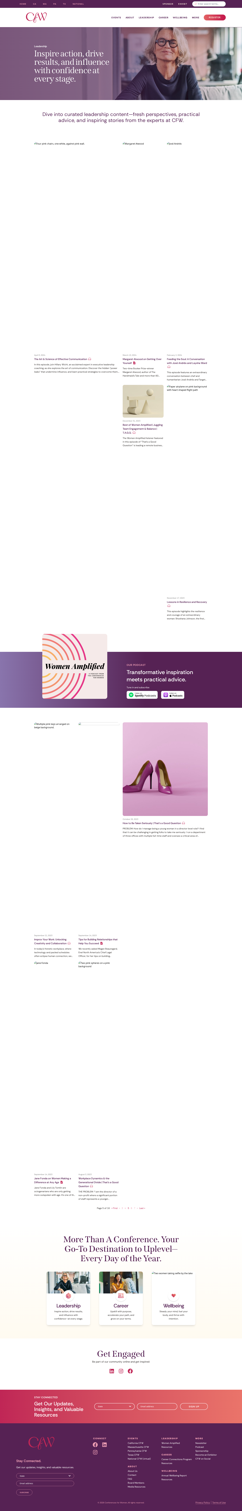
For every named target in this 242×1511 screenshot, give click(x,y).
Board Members (136, 1482)
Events (116, 17)
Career (163, 17)
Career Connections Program (176, 1459)
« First (114, 1208)
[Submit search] (195, 4)
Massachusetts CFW (138, 1447)
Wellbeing (180, 17)
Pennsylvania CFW (137, 1450)
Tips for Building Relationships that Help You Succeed (98, 941)
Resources (166, 1447)
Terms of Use (219, 1502)
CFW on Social (202, 1458)
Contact (132, 1475)
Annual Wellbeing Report (174, 1475)
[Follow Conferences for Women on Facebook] (112, 1371)
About (130, 17)
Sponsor (168, 4)
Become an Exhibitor (206, 1454)
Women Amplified (170, 1443)
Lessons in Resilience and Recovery (187, 602)
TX (66, 4)
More (195, 17)
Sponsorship (201, 1450)
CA (36, 4)
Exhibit (182, 4)
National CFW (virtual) (139, 1458)
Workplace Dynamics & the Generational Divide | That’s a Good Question (98, 1182)
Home (23, 4)
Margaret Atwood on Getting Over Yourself (142, 361)
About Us (132, 1471)
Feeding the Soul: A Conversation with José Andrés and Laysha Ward (187, 361)
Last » (142, 1208)
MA (46, 4)
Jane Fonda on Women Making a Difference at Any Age (52, 1180)
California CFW (135, 1443)
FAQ (130, 1478)
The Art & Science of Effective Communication (61, 359)
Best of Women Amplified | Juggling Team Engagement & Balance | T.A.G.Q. (143, 428)
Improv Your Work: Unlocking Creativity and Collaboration (50, 941)
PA (56, 4)
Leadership (146, 17)
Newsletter (201, 1443)
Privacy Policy (203, 1502)
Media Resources (136, 1486)
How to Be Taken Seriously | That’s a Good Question (152, 823)
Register (217, 18)
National (80, 4)
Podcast (199, 1447)
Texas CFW (133, 1454)
